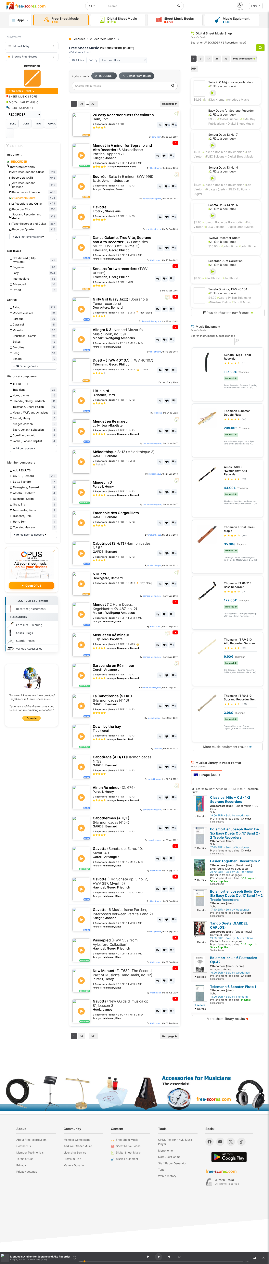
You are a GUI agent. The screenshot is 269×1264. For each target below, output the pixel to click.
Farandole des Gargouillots (116, 515)
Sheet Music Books (128, 1146)
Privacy (21, 1165)
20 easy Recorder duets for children (123, 117)
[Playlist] (263, 1258)
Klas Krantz (216, 99)
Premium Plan (72, 1158)
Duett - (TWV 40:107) (123, 362)
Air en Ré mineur (114, 789)
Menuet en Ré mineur (111, 637)
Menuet (115, 608)
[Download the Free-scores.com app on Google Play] (229, 1157)
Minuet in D (103, 484)
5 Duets (108, 576)
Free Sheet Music (127, 1139)
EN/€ (254, 5)
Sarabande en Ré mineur (113, 667)
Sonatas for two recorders (120, 273)
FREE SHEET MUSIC (21, 90)
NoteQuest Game (169, 1156)
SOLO (13, 123)
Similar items (217, 821)
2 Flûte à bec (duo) (222, 86)
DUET (26, 123)
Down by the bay (107, 728)
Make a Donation (74, 1165)
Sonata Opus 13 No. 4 (223, 167)
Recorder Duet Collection (225, 261)
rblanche (158, 413)
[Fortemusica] (208, 1182)
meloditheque (154, 474)
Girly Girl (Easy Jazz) (120, 303)
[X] (231, 1142)
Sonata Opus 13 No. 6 (223, 205)
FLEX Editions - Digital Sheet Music (228, 156)
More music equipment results (227, 747)
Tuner (161, 1169)
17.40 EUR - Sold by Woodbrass (230, 847)
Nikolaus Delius (219, 302)
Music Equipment (127, 1158)
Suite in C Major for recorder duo (230, 82)
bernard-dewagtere (152, 198)
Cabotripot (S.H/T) (121, 547)
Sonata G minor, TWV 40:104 (227, 289)
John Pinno (229, 246)
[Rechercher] (179, 6)
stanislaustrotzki (153, 229)
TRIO (38, 123)
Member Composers (77, 1139)
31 (81, 103)
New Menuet (122, 975)
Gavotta (118, 853)
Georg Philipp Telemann (234, 298)
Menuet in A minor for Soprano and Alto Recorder (122, 151)
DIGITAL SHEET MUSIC (23, 102)
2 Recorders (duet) (139, 75)
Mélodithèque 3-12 (124, 454)
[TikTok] (241, 1142)
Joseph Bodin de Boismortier (223, 152)
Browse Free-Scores (24, 56)
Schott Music (241, 302)
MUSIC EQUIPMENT (20, 107)
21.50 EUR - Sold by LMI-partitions (231, 938)
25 (217, 58)
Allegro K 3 (118, 334)
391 (93, 103)
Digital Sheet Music (128, 1152)
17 (208, 58)
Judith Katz (213, 278)
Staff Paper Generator (172, 1163)
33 (225, 58)
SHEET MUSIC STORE (22, 96)
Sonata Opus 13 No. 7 (223, 134)
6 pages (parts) (215, 189)
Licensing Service (75, 1152)
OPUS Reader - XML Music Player (175, 1142)
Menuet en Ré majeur (111, 423)
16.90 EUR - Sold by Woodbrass (230, 972)
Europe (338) (209, 775)
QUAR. (52, 123)
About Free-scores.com (31, 1139)
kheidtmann (155, 168)
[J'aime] (74, 1258)
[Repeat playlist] (179, 1256)
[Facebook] (209, 1142)
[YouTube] (220, 1142)
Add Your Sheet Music (78, 1146)
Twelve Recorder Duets (224, 238)
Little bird (104, 393)
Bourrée (123, 178)
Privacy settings (26, 1171)
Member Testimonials (30, 1152)
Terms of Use (24, 1158)
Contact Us (23, 1146)
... (11, 133)
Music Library (21, 46)
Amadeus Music (237, 99)
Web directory (167, 1176)
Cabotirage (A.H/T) (122, 761)
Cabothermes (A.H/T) (111, 822)
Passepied (115, 944)
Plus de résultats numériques (229, 313)
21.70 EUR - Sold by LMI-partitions (231, 871)
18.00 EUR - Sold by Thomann (229, 996)
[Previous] (148, 1257)
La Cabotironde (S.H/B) (112, 700)
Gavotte (107, 209)
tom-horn (156, 137)
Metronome (165, 1150)
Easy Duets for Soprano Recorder (231, 110)
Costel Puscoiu (228, 119)
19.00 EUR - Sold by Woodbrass (230, 815)
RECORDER (18, 161)
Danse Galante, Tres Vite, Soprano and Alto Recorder (122, 244)
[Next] (169, 1257)
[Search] (172, 86)
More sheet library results (228, 1019)
